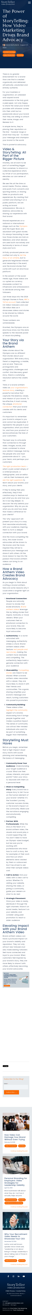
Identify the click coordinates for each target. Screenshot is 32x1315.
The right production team (14, 466)
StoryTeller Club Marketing (18, 1308)
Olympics (23, 226)
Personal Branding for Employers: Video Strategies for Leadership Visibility (15, 1181)
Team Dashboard (18, 1310)
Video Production (9, 55)
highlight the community (16, 710)
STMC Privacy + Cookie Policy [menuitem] (16, 1291)
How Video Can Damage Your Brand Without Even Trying (15, 1137)
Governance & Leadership (13, 1203)
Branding (20, 55)
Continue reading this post (19, 1151)
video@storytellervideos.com (14, 1303)
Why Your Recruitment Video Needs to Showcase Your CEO (15, 1236)
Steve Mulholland (12, 45)
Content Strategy (9, 52)
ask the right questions (13, 480)
